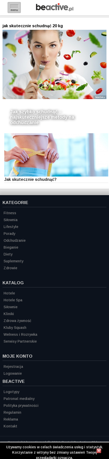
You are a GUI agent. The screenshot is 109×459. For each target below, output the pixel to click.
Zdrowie (10, 268)
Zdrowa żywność (17, 321)
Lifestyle (11, 227)
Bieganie (11, 247)
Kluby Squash (15, 328)
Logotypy (11, 392)
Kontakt (10, 426)
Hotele (9, 293)
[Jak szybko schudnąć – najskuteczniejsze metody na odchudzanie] (54, 64)
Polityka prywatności (21, 405)
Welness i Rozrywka (20, 334)
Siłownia (10, 220)
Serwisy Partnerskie (20, 341)
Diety (8, 254)
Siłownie (10, 307)
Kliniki (9, 314)
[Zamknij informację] (99, 451)
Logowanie (13, 373)
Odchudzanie (15, 240)
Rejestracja (13, 366)
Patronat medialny (19, 399)
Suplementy (13, 261)
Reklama (11, 419)
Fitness (10, 213)
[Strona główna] (54, 10)
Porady (9, 234)
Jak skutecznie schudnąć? (30, 179)
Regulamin (12, 412)
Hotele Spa (13, 300)
